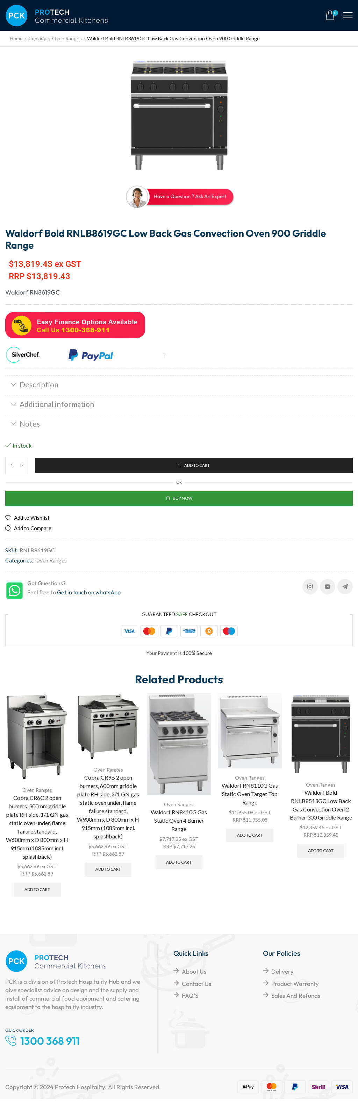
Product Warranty (295, 983)
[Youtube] (327, 586)
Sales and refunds (295, 995)
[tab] (179, 385)
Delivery (282, 971)
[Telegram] (345, 586)
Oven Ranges (67, 38)
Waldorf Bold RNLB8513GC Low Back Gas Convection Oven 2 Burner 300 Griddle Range (321, 805)
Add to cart (37, 889)
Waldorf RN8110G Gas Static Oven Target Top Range (250, 794)
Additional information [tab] (57, 404)
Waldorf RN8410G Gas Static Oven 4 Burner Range (179, 820)
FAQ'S (190, 995)
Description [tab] (39, 384)
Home (16, 38)
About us (194, 971)
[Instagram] (310, 586)
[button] (331, 15)
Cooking (37, 38)
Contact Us (196, 983)
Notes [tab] (30, 423)
